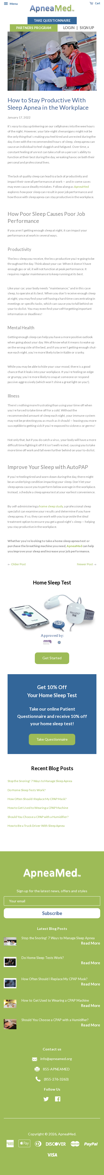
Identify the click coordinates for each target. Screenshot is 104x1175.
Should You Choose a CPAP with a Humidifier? (38, 817)
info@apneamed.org (56, 1058)
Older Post (18, 564)
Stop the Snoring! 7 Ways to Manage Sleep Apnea (40, 781)
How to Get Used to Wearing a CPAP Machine (38, 808)
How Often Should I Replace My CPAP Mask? (37, 799)
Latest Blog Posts (52, 928)
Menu (13, 4)
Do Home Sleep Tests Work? (26, 790)
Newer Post (85, 564)
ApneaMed (66, 1134)
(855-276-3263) (56, 1079)
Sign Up (87, 28)
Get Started (52, 658)
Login (68, 28)
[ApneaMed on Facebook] (58, 1099)
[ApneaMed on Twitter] (46, 1099)
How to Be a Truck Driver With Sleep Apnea (36, 826)
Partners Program (33, 28)
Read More (90, 943)
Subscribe (52, 913)
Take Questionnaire (52, 20)
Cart (97, 3)
